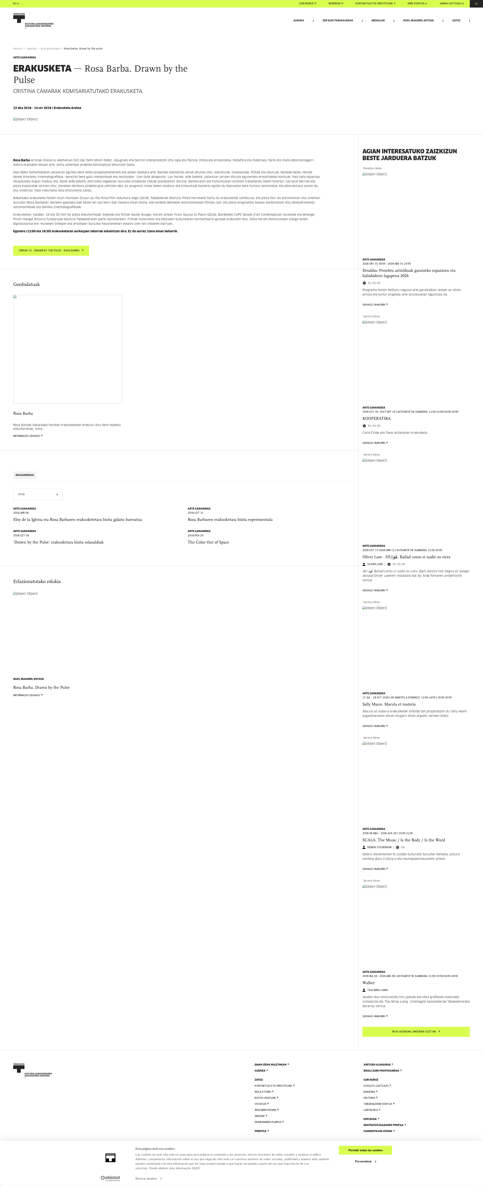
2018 (21, 494)
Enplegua (370, 1119)
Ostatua (260, 1104)
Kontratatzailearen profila (384, 1125)
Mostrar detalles (146, 1178)
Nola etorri (263, 1092)
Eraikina (369, 1092)
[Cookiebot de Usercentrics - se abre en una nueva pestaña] (110, 1178)
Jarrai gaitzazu (450, 3)
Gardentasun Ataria (378, 1131)
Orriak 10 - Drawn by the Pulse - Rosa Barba (49, 250)
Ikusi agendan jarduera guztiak (414, 1032)
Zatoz (456, 20)
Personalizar (363, 1161)
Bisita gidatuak (265, 1098)
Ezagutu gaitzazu (376, 1086)
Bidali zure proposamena (381, 1071)
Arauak (260, 1116)
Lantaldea (371, 1110)
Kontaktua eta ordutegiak (374, 3)
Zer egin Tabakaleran (338, 20)
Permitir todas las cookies (365, 1150)
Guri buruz (306, 3)
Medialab (378, 20)
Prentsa (260, 1131)
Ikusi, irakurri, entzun (418, 20)
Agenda (298, 20)
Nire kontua (416, 3)
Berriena (335, 3)
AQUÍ (196, 1168)
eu (14, 3)
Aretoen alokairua (377, 1065)
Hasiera (18, 49)
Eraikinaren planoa (268, 1122)
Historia (369, 1098)
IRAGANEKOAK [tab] (24, 475)
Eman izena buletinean (271, 1065)
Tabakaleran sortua (378, 1104)
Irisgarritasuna (265, 1110)
